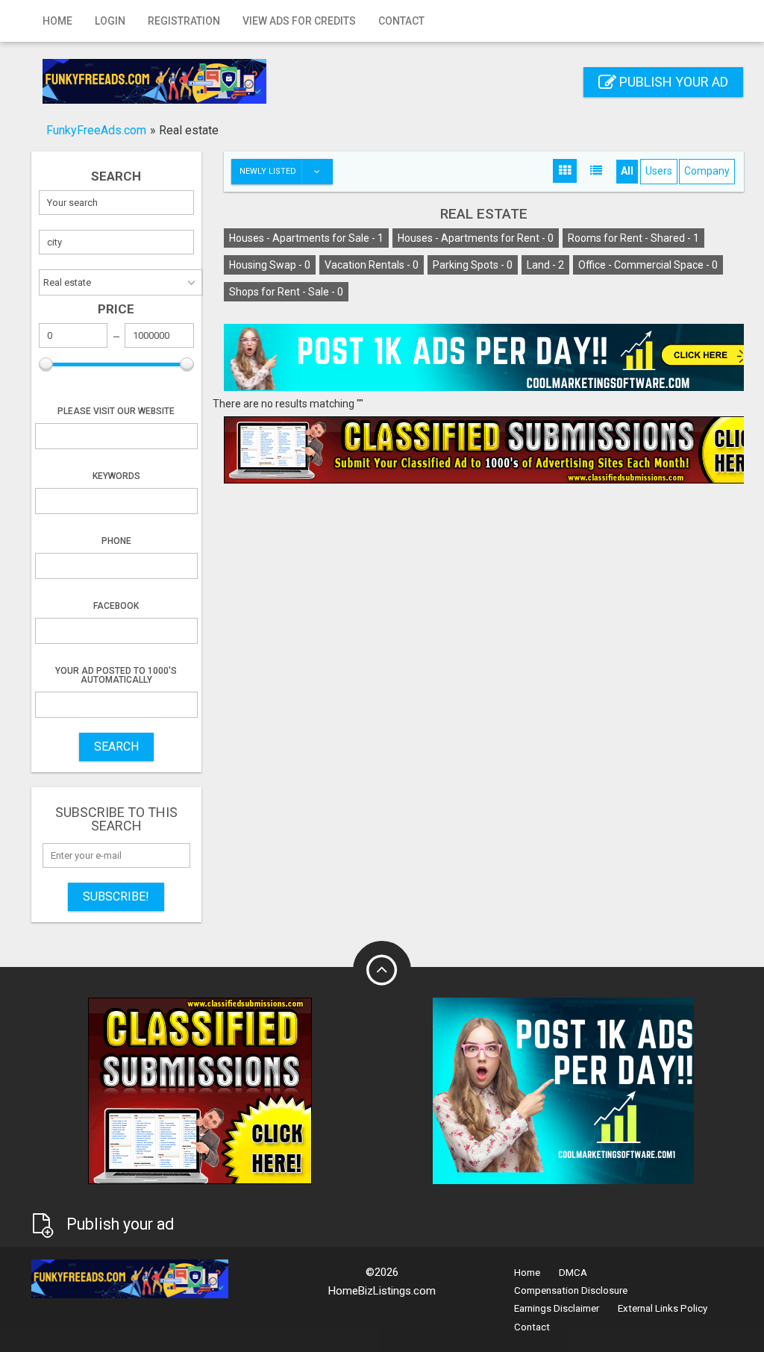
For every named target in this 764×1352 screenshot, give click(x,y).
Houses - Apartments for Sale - (306, 238)
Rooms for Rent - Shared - (633, 238)
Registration (184, 21)
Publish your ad (672, 82)
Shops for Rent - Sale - (286, 292)
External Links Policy (662, 1308)
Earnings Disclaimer (556, 1308)
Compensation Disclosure (570, 1290)
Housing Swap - (269, 265)
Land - (545, 265)
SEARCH (116, 746)
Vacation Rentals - (372, 265)
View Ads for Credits (299, 21)
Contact (401, 21)
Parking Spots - (473, 265)
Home (57, 21)
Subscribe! (116, 896)
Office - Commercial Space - (648, 265)
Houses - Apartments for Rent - (476, 238)
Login (110, 21)
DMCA (573, 1272)
